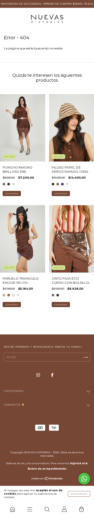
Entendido (79, 494)
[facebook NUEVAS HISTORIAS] (52, 375)
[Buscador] (47, 509)
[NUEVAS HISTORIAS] (12, 509)
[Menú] (29, 509)
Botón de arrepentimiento (47, 468)
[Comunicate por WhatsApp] (84, 478)
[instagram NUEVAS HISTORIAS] (38, 375)
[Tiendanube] (47, 479)
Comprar (11, 193)
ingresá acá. (79, 463)
